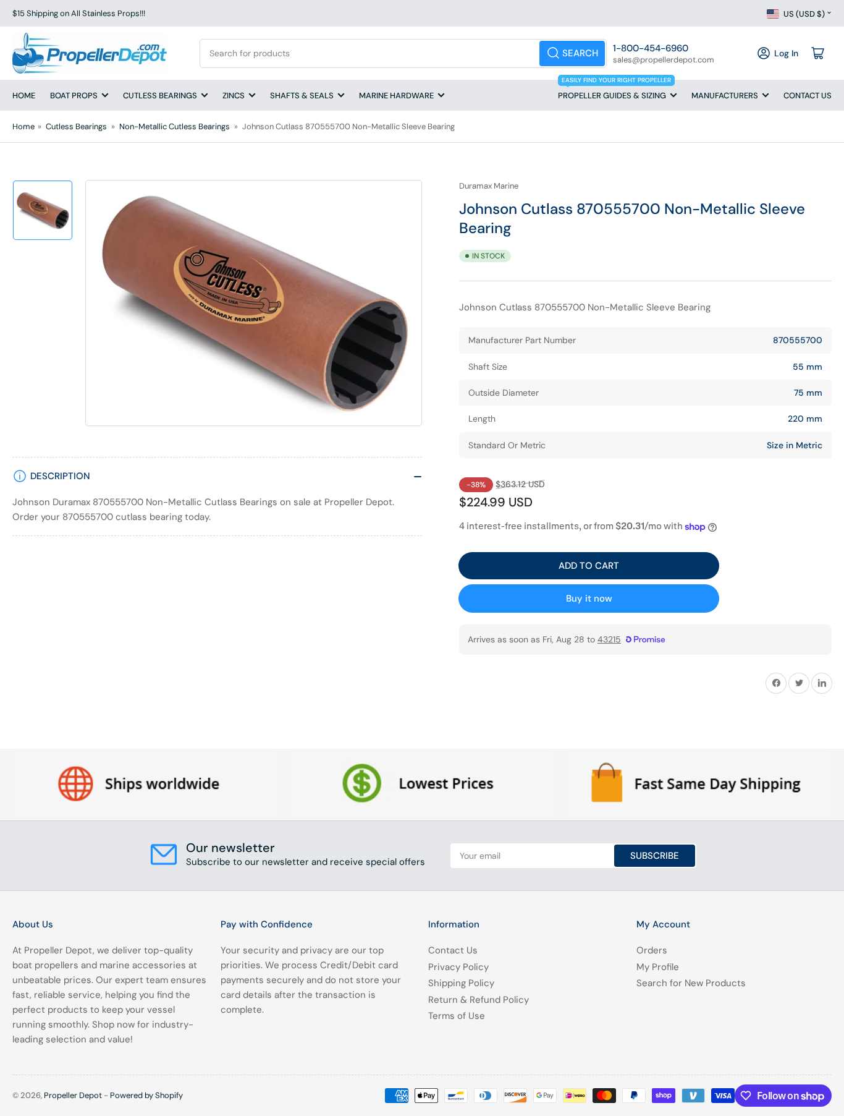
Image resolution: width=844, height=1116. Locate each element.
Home (23, 95)
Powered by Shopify (146, 1095)
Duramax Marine (488, 186)
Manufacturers (724, 95)
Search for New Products (691, 983)
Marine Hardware (396, 95)
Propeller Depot (73, 1095)
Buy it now (589, 598)
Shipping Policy (461, 983)
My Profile (657, 967)
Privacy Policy (458, 967)
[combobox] (403, 53)
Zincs (233, 95)
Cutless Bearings (160, 95)
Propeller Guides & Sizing (614, 90)
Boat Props (74, 95)
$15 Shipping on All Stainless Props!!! (78, 13)
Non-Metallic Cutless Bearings (174, 126)
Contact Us (807, 95)
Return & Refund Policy (478, 1000)
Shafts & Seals (302, 95)
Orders (651, 950)
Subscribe (654, 856)
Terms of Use (456, 1016)
